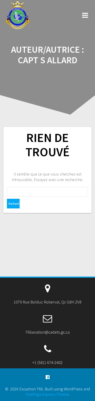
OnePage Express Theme (47, 394)
